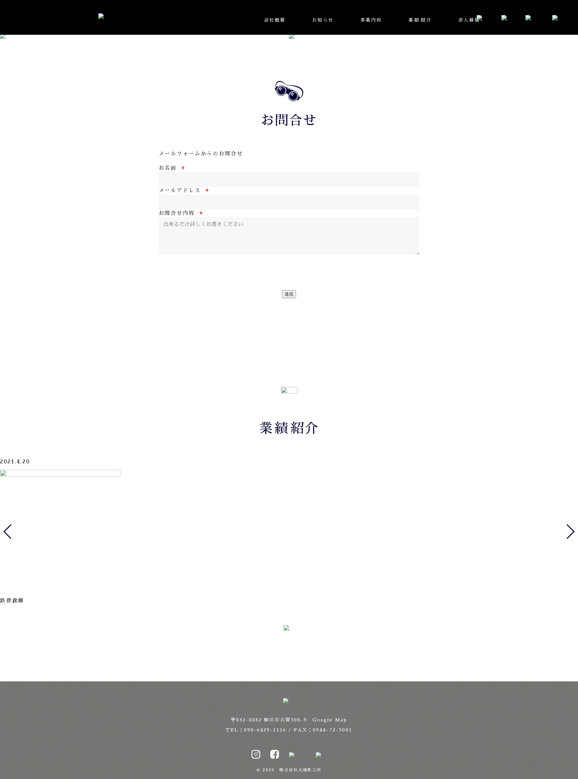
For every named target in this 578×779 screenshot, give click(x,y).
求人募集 (469, 20)
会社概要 (274, 20)
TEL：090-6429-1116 (256, 730)
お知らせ (322, 20)
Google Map (329, 719)
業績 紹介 (419, 20)
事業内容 (371, 20)
